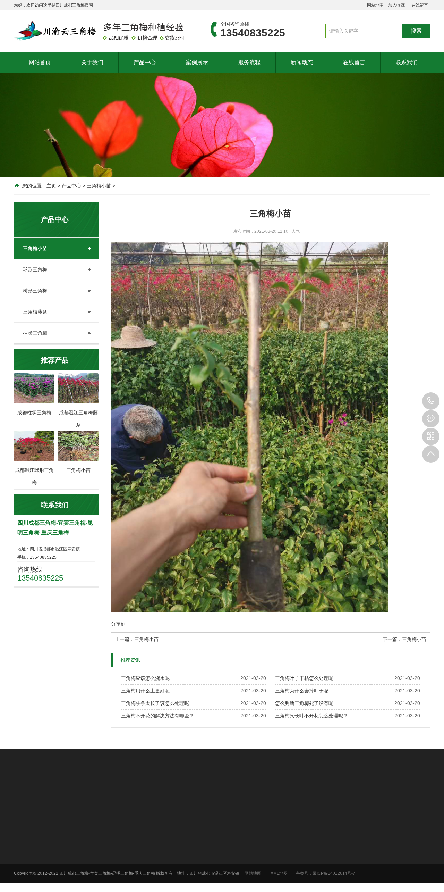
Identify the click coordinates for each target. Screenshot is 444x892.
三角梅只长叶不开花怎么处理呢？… (314, 715)
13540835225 (430, 401)
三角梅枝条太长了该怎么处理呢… (157, 703)
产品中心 (145, 62)
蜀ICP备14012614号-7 (334, 873)
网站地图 (375, 5)
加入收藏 (396, 5)
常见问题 (369, 848)
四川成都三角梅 (89, 795)
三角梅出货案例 (304, 857)
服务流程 (249, 62)
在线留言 (419, 5)
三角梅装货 (300, 866)
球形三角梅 (35, 269)
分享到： (120, 624)
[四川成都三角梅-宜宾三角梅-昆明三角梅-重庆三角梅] (102, 31)
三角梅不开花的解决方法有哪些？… (160, 715)
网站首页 (40, 62)
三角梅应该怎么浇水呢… (147, 678)
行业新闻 (369, 839)
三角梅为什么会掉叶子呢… (304, 690)
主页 (51, 186)
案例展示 (197, 62)
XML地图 (279, 873)
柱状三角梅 (35, 333)
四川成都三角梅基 (130, 795)
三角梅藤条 (35, 312)
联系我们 (406, 62)
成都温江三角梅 (172, 795)
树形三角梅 (35, 290)
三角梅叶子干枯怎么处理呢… (306, 678)
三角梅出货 (300, 875)
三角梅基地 (300, 839)
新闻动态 (302, 62)
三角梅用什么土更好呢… (147, 690)
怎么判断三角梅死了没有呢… (306, 703)
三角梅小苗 (99, 186)
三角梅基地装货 (304, 848)
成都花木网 (55, 795)
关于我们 (92, 62)
